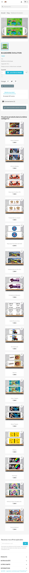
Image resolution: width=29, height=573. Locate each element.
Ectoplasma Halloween (14, 295)
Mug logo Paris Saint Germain (14, 243)
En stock (5, 96)
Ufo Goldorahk (14, 347)
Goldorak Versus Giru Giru (14, 269)
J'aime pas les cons (14, 321)
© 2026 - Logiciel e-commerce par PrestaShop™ (14, 571)
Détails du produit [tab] (9, 92)
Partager (7, 81)
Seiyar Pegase (14, 424)
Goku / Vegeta (14, 398)
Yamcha (14, 372)
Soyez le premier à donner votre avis (15, 107)
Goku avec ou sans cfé (14, 192)
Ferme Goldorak (14, 527)
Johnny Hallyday (14, 166)
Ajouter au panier (14, 72)
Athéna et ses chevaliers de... (14, 501)
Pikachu (15, 450)
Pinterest (15, 81)
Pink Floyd (14, 475)
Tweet (11, 81)
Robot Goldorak (15, 140)
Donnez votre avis (8, 86)
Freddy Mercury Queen (14, 218)
